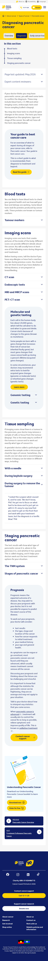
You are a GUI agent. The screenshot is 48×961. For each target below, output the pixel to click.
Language (42, 1)
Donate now (24, 908)
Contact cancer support (23, 737)
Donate (38, 7)
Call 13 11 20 (24, 895)
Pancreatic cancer (38, 16)
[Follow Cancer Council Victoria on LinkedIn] (29, 875)
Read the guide (19, 172)
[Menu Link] (44, 8)
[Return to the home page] (6, 9)
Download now (15, 802)
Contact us (30, 920)
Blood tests (12, 48)
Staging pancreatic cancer (19, 63)
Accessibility (32, 1)
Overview (9, 35)
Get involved (7, 923)
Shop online (7, 927)
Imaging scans (13, 53)
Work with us (31, 923)
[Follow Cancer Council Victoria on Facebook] (9, 875)
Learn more (19, 387)
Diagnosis (21, 35)
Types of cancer (24, 16)
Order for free (15, 808)
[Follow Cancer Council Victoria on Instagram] (19, 875)
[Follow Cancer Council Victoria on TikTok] (39, 875)
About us (21, 1)
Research (6, 920)
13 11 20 (26, 7)
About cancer (11, 16)
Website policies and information (34, 928)
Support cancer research (24, 904)
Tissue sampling (14, 58)
